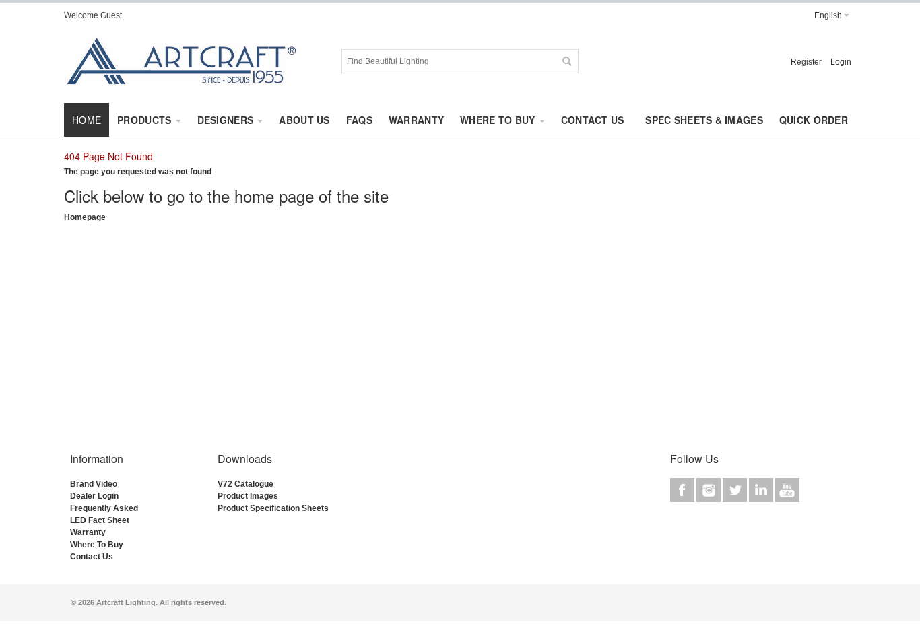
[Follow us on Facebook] (683, 490)
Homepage (85, 217)
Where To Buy (96, 544)
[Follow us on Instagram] (709, 490)
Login (840, 62)
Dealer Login (94, 496)
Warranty (88, 532)
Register (806, 62)
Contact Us (91, 556)
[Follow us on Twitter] (736, 490)
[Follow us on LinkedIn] (762, 490)
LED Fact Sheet (99, 520)
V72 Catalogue (245, 484)
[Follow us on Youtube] (787, 490)
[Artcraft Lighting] (182, 61)
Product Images (248, 496)
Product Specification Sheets (273, 508)
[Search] (566, 61)
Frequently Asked (104, 508)
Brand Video (93, 484)
